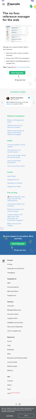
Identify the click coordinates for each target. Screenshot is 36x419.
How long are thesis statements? (14, 161)
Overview (10, 306)
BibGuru (10, 370)
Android (22, 67)
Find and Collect (13, 314)
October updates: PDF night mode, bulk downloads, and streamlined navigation (15, 217)
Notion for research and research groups (15, 210)
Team (9, 389)
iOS (17, 67)
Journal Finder (12, 362)
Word (28, 67)
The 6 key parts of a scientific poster (14, 151)
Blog (8, 354)
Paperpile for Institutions (15, 268)
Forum (9, 341)
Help (9, 345)
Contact (10, 381)
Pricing (9, 264)
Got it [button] (26, 415)
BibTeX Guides (12, 366)
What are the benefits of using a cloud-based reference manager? (15, 132)
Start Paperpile (17, 73)
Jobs (9, 393)
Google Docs (11, 295)
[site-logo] (13, 4)
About (9, 385)
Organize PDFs (12, 318)
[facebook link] (19, 405)
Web (8, 283)
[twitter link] (16, 405)
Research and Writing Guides (17, 358)
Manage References (14, 310)
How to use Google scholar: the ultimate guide (16, 156)
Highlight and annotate (15, 322)
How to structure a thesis (16, 166)
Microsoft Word (12, 291)
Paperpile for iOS (13, 180)
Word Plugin (11, 176)
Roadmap (10, 349)
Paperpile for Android (14, 183)
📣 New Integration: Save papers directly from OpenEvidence (16, 198)
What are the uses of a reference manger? (15, 126)
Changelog (11, 273)
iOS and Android (13, 287)
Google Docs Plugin (14, 186)
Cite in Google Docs (14, 331)
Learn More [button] (9, 416)
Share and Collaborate (15, 327)
